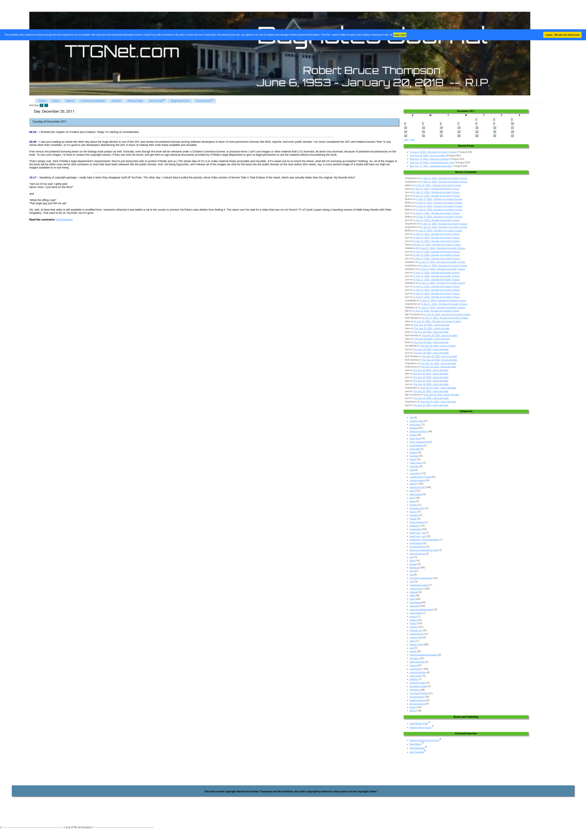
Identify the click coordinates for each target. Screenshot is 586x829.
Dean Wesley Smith (419, 723)
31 (512, 135)
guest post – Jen (417, 533)
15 (477, 127)
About (55, 100)
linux (412, 571)
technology (415, 690)
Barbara (413, 428)
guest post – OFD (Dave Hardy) (424, 539)
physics (413, 616)
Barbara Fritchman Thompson (424, 740)
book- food (415, 438)
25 (405, 135)
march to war (416, 588)
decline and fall (417, 487)
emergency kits (417, 508)
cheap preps (415, 463)
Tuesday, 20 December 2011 (49, 121)
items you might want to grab (424, 550)
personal (414, 606)
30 (495, 135)
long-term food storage (421, 578)
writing (413, 707)
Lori (411, 581)
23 (495, 131)
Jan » (412, 139)
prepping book (416, 634)
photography (416, 613)
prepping (414, 627)
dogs (412, 491)
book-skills (415, 449)
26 (423, 135)
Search (70, 100)
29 (477, 135)
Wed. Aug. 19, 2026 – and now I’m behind (429, 159)
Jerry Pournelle (417, 752)
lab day (413, 564)
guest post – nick (418, 536)
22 (477, 131)
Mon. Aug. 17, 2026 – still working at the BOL (431, 166)
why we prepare (417, 704)
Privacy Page (135, 100)
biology (413, 435)
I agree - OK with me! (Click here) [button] (562, 35)
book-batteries (416, 445)
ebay (412, 498)
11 (405, 127)
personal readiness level (421, 609)
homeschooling (417, 546)
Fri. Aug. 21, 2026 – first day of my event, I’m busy (433, 152)
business (414, 456)
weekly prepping (417, 700)
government (415, 529)
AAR (412, 417)
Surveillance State (418, 686)
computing (415, 473)
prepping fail (415, 637)
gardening (414, 526)
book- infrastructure (419, 442)
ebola (412, 501)
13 (441, 127)
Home (42, 100)
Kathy (412, 560)
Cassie (413, 459)
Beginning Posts (180, 100)
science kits (415, 669)
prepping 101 (416, 630)
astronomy (415, 424)
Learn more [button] (400, 34)
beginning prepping (419, 431)
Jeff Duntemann (417, 748)
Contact (116, 100)
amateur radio (416, 421)
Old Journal (155, 100)
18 (405, 131)
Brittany (413, 452)
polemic (413, 620)
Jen (411, 557)
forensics (414, 515)
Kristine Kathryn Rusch (420, 727)
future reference (417, 522)
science (413, 665)
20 (441, 131)
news (412, 599)
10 (512, 123)
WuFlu (413, 711)
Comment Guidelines (93, 100)
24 (512, 131)
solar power (415, 676)
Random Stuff (416, 644)
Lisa (412, 574)
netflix (412, 595)
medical (413, 592)
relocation (414, 658)
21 (459, 131)
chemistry (414, 466)
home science (416, 543)
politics (413, 623)
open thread (415, 602)
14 (459, 127)
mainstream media (419, 585)
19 (423, 131)
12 (423, 127)
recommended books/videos (424, 655)
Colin (412, 470)
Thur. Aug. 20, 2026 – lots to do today (427, 155)
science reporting (418, 672)
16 (495, 127)
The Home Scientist (419, 693)
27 (441, 135)
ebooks (413, 505)
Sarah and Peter (417, 662)
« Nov (406, 139)
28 (459, 135)
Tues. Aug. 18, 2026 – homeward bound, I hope (432, 162)
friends (413, 519)
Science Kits (203, 100)
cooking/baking (417, 480)
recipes (413, 651)
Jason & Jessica (417, 553)
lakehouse (415, 567)
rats (411, 648)
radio (412, 641)
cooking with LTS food (420, 477)
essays (413, 511)
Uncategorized (416, 697)
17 (512, 127)
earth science (416, 494)
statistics (414, 679)
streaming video (417, 683)
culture (413, 484)
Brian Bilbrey (415, 744)
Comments (64, 219)
